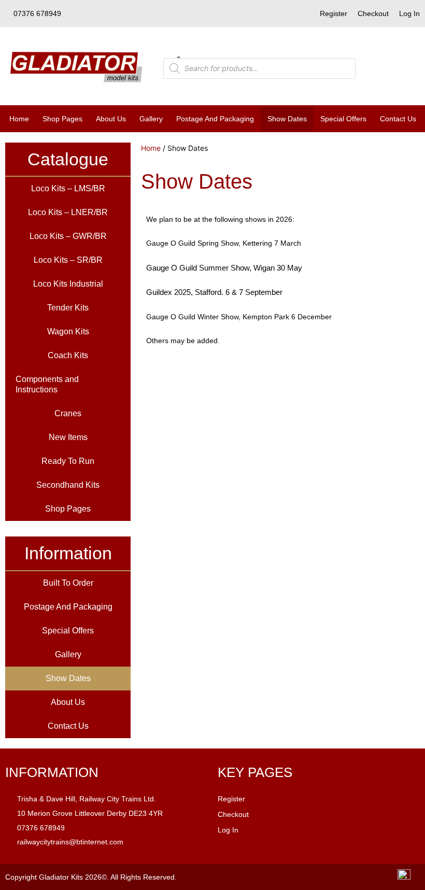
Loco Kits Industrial (68, 283)
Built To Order (68, 582)
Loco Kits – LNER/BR (68, 212)
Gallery (151, 119)
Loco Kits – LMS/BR (68, 188)
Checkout (373, 13)
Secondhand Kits (68, 485)
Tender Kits (68, 307)
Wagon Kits (68, 331)
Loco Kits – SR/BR (68, 260)
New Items (68, 437)
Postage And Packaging (215, 119)
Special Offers (343, 119)
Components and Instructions (47, 384)
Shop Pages (62, 119)
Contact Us (398, 119)
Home (19, 119)
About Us (111, 119)
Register (333, 13)
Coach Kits (68, 355)
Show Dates (287, 119)
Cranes (67, 413)
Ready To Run (67, 461)
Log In (409, 13)
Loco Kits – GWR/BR (68, 236)
